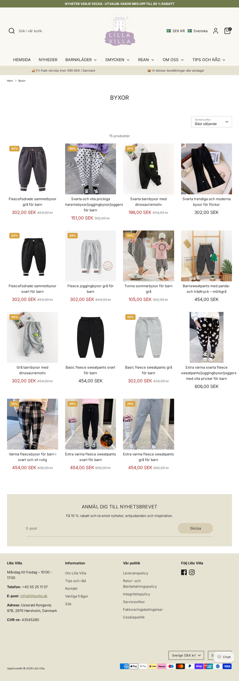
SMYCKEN (115, 59)
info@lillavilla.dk (33, 596)
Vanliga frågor (76, 596)
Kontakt (71, 588)
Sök (68, 604)
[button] (187, 31)
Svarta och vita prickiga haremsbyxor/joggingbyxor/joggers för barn (94, 204)
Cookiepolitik (134, 617)
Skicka (195, 528)
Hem (10, 80)
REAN (144, 59)
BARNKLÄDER (79, 59)
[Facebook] (184, 572)
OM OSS (171, 59)
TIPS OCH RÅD (206, 59)
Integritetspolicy (136, 594)
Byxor (21, 80)
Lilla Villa (38, 668)
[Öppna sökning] (11, 30)
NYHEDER (48, 59)
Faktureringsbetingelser (143, 609)
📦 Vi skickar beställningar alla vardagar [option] (175, 70)
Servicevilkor (134, 602)
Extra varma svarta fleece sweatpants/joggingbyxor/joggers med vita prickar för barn (208, 373)
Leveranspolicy (135, 573)
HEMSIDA (22, 59)
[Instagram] (192, 572)
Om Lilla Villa (75, 573)
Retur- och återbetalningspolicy (140, 584)
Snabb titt (33, 187)
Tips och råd (75, 581)
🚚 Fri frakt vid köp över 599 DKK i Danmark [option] (63, 70)
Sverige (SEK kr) (184, 655)
